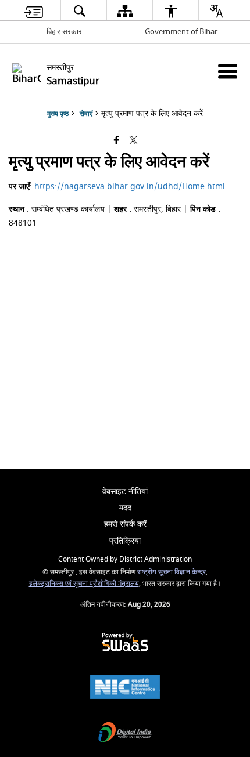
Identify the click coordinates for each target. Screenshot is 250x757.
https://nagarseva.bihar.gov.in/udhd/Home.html (129, 186)
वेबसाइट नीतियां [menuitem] (125, 492)
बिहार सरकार (64, 31)
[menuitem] (33, 10)
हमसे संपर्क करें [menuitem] (125, 524)
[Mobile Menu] (227, 71)
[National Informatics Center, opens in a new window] (125, 688)
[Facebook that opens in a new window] (116, 141)
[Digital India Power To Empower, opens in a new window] (125, 733)
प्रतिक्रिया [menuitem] (125, 541)
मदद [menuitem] (125, 508)
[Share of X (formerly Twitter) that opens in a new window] (133, 141)
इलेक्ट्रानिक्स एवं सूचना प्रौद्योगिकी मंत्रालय (84, 584)
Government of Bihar (181, 31)
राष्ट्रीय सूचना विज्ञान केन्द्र (171, 572)
